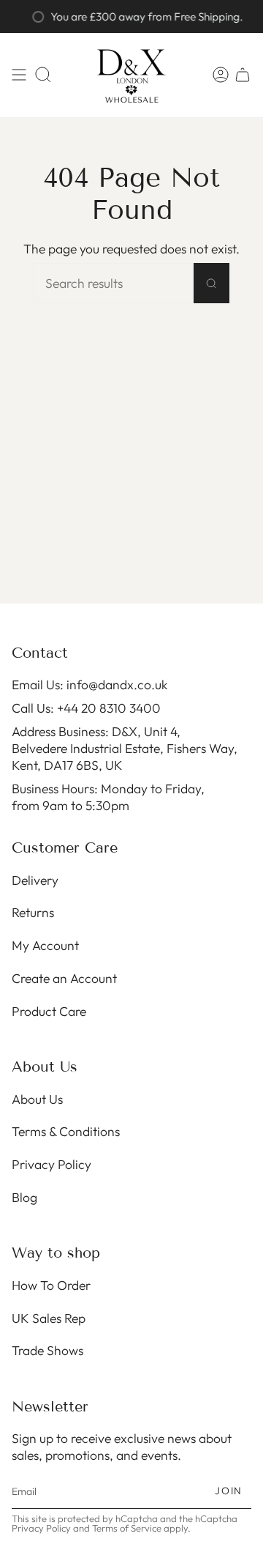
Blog (24, 1197)
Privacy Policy (51, 1164)
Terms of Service (126, 1528)
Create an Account (64, 978)
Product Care (49, 1011)
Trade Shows (47, 1350)
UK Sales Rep (48, 1318)
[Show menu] (19, 75)
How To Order (51, 1285)
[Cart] (242, 75)
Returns (33, 912)
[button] (43, 75)
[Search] (211, 283)
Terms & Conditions (66, 1131)
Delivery (35, 880)
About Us (37, 1099)
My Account (45, 945)
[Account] (220, 75)
